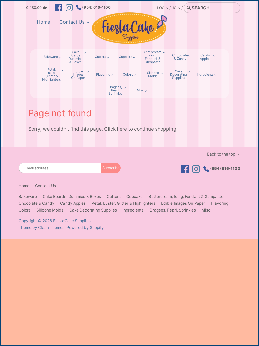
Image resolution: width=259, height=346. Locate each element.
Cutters (114, 196)
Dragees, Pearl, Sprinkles (173, 210)
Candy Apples (73, 203)
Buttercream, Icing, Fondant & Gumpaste (186, 196)
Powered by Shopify (85, 227)
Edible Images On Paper (183, 203)
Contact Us (45, 185)
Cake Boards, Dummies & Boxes (72, 196)
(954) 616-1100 (96, 7)
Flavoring (219, 203)
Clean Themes (51, 227)
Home (24, 185)
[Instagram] (69, 7)
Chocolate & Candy (36, 203)
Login (162, 8)
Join (176, 8)
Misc (206, 210)
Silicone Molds (49, 210)
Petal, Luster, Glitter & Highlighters (123, 203)
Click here (115, 129)
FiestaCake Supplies (72, 220)
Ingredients (133, 210)
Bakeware (28, 196)
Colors (25, 210)
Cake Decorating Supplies (93, 210)
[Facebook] (58, 7)
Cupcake (134, 196)
